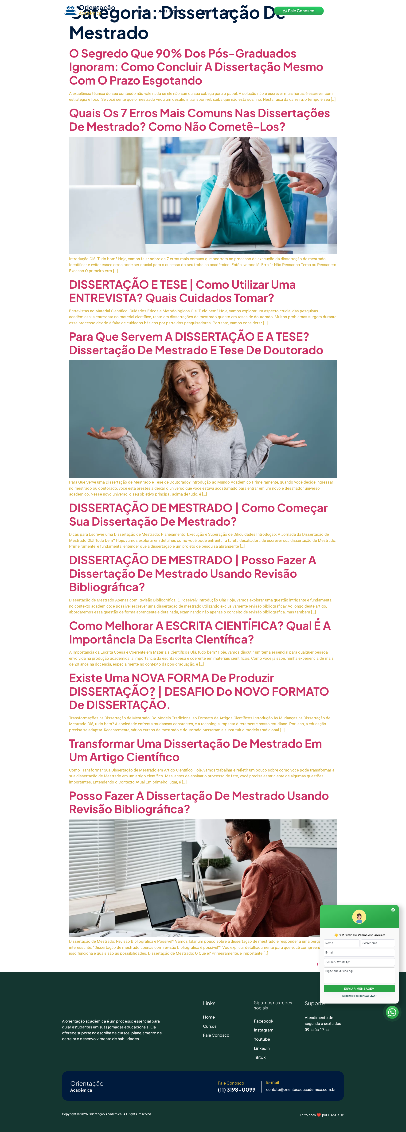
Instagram (263, 1029)
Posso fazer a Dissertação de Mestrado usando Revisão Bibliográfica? (199, 802)
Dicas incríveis (171, 11)
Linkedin (262, 1048)
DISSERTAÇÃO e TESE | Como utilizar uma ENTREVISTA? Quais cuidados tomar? (182, 291)
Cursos (207, 11)
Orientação (97, 7)
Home (142, 11)
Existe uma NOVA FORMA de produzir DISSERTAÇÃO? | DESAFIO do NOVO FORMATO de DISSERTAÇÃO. (199, 691)
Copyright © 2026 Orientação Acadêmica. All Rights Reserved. (107, 1114)
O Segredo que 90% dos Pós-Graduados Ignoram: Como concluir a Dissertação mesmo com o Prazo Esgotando (196, 66)
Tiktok (259, 1057)
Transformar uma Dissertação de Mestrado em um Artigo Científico (195, 750)
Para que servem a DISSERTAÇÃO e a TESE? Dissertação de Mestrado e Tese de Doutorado (196, 343)
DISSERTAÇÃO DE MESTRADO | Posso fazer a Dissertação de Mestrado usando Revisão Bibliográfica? (192, 573)
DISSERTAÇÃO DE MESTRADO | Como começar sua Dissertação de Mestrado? (198, 514)
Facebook (263, 1020)
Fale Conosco (216, 1035)
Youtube (262, 1039)
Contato (230, 11)
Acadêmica (90, 13)
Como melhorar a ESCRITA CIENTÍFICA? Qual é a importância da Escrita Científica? (200, 632)
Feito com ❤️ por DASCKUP (322, 1115)
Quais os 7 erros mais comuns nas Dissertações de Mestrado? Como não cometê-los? (199, 119)
